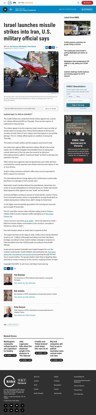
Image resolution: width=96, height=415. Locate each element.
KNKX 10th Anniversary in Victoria (78, 143)
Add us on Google (50, 108)
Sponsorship (57, 393)
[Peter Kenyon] (8, 311)
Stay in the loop (78, 105)
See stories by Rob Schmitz (24, 297)
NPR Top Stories (13, 324)
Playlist (56, 377)
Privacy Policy (83, 108)
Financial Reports (79, 377)
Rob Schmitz (23, 46)
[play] (5, 9)
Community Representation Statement (82, 381)
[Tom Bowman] (8, 279)
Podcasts (57, 381)
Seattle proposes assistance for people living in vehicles (75, 43)
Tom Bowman (14, 46)
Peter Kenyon (31, 46)
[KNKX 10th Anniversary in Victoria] (78, 125)
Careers (56, 389)
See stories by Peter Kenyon (24, 315)
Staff (35, 385)
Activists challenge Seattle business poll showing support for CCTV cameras (76, 74)
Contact (36, 381)
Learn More (78, 160)
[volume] (10, 9)
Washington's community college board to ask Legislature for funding (10, 346)
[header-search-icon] (78, 3)
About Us (36, 377)
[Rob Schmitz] (8, 295)
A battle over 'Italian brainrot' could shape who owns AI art (41, 345)
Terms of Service (79, 386)
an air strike (29, 221)
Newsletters (57, 385)
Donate (88, 3)
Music (70, 96)
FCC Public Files (78, 394)
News (78, 96)
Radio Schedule (38, 393)
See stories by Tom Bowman (24, 283)
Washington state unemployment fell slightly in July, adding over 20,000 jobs (76, 63)
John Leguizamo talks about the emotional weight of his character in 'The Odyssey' (25, 348)
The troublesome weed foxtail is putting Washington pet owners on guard (75, 53)
